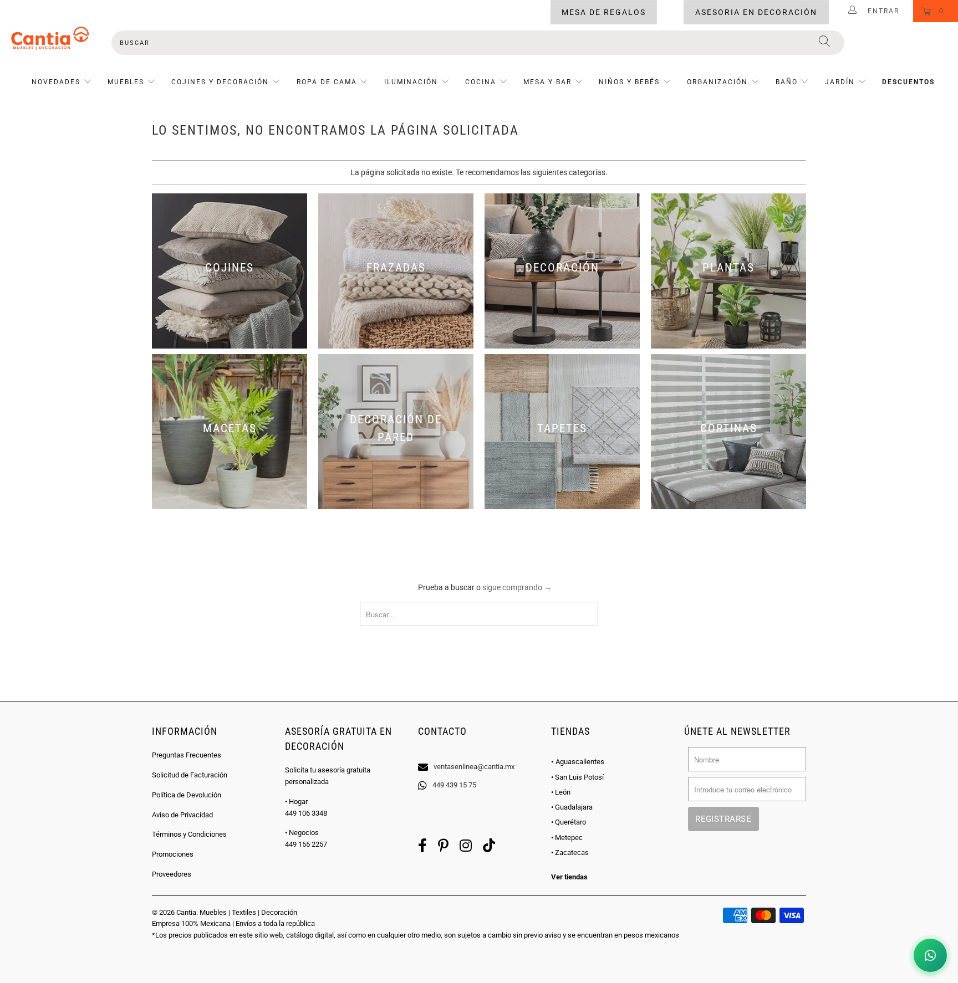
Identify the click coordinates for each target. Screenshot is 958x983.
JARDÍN (840, 82)
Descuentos (908, 82)
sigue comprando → (517, 587)
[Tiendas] (479, 752)
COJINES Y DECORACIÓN (220, 82)
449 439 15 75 (454, 785)
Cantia (186, 912)
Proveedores (171, 874)
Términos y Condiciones (189, 834)
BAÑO (787, 82)
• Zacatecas (570, 852)
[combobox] (477, 42)
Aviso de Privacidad (182, 815)
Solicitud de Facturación (189, 775)
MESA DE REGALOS (604, 12)
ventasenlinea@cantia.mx (474, 766)
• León (560, 792)
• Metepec (567, 837)
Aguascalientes (577, 761)
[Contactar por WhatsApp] (930, 955)
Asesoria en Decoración (756, 12)
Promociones (172, 854)
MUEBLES (126, 82)
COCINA (480, 82)
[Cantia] (50, 38)
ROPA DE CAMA (327, 82)
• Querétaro (568, 822)
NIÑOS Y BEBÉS (629, 82)
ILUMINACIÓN (411, 82)
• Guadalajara (572, 807)
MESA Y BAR (547, 82)
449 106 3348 (306, 813)
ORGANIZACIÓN (717, 82)
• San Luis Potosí (577, 777)
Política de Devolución (186, 795)
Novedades (57, 82)
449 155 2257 (306, 844)
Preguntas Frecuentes (186, 755)
